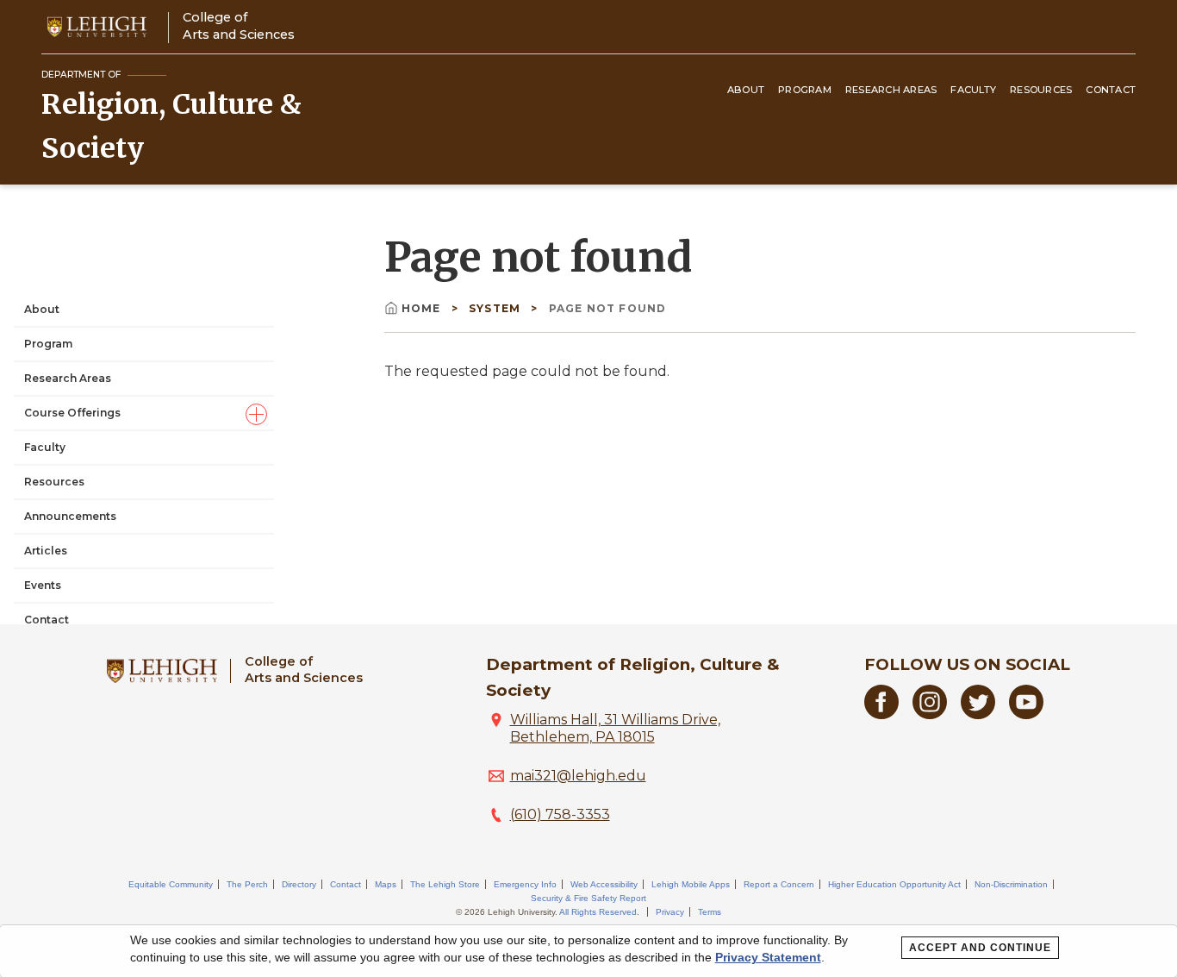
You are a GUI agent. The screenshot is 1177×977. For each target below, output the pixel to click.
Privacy (670, 912)
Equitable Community (170, 884)
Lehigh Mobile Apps (690, 884)
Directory (299, 884)
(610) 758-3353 (560, 814)
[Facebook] (881, 714)
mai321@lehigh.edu (578, 775)
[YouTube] (1026, 714)
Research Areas (891, 90)
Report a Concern (779, 884)
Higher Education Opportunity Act (894, 884)
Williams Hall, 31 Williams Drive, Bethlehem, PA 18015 (615, 728)
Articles (45, 550)
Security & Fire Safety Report (588, 898)
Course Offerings (72, 412)
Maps (385, 884)
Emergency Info (525, 884)
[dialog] (588, 951)
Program (804, 90)
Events (42, 585)
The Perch (247, 884)
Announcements (70, 516)
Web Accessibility (604, 884)
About (745, 90)
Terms (709, 912)
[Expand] (256, 414)
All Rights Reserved (598, 912)
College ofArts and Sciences (239, 25)
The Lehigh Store (445, 884)
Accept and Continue (980, 948)
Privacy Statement (768, 957)
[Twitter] (978, 714)
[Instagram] (929, 714)
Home (421, 308)
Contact (1111, 90)
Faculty (973, 90)
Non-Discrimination (1011, 884)
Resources (1041, 90)
